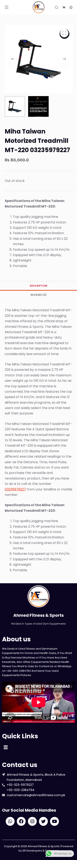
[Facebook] (21, 821)
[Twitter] (43, 821)
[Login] (70, 7)
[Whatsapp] (10, 821)
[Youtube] (54, 821)
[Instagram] (32, 821)
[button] (5, 747)
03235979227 (15, 489)
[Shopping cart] (63, 7)
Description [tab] (38, 285)
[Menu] (6, 7)
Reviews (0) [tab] (39, 295)
